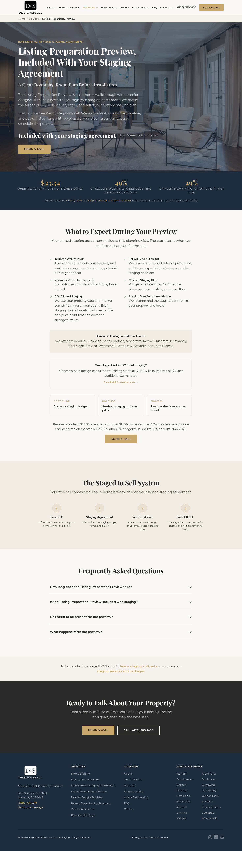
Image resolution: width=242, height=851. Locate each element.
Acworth (182, 773)
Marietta (207, 801)
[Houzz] (222, 837)
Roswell (182, 807)
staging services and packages (121, 671)
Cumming (208, 784)
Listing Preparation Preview (89, 791)
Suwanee (208, 812)
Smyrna (182, 812)
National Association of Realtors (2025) (109, 200)
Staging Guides (134, 791)
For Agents (140, 7)
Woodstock (209, 818)
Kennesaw (183, 801)
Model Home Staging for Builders (93, 785)
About (51, 7)
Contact (166, 7)
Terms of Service (159, 837)
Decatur (182, 790)
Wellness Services (82, 809)
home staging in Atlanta (138, 666)
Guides (124, 7)
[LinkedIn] (216, 837)
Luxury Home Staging (85, 779)
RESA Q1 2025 (74, 200)
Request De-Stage (83, 815)
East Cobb (183, 795)
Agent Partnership (136, 797)
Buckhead (208, 779)
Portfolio (109, 7)
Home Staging (80, 773)
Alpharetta (209, 773)
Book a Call (211, 7)
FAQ (154, 7)
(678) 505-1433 (186, 7)
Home (21, 18)
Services (89, 7)
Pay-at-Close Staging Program (91, 803)
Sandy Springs (211, 807)
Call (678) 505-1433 (138, 730)
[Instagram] (210, 837)
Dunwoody (209, 790)
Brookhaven (185, 779)
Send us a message (30, 807)
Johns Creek (210, 795)
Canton (182, 784)
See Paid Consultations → (121, 382)
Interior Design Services (86, 797)
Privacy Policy (139, 837)
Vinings (181, 818)
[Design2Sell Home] (30, 7)
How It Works (69, 7)
